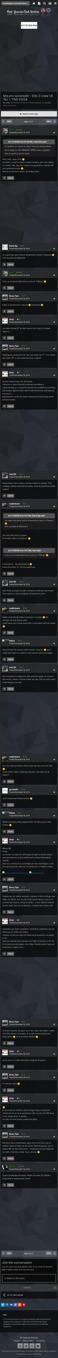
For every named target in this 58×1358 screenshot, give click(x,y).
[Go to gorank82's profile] (5, 790)
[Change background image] (50, 3)
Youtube (37, 1346)
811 (22, 474)
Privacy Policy (28, 1341)
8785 (22, 1166)
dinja (8, 103)
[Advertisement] (29, 59)
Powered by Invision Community (29, 1354)
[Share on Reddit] (19, 1305)
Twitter (26, 1346)
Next (49, 121)
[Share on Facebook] (7, 1305)
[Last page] (54, 121)
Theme (16, 1341)
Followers (27, 1288)
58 (25, 504)
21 (23, 246)
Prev (9, 121)
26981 (20, 130)
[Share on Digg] (11, 1305)
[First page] (3, 121)
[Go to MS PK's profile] (5, 1168)
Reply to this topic (30, 114)
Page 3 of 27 (29, 122)
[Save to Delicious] (15, 1305)
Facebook (20, 1346)
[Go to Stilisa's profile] (5, 641)
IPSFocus (34, 1338)
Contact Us (40, 1341)
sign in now (7, 1269)
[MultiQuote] (4, 178)
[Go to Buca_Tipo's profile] (5, 297)
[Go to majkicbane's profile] (5, 505)
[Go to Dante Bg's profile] (5, 247)
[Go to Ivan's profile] (5, 131)
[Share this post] (54, 132)
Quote (10, 178)
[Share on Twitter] (3, 1305)
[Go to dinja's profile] (5, 320)
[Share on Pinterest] (24, 1305)
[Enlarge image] (23, 159)
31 (24, 296)
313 (20, 641)
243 (24, 789)
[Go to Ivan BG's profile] (5, 475)
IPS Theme (24, 1338)
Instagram (32, 1346)
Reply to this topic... (16, 1278)
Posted (19, 132)
